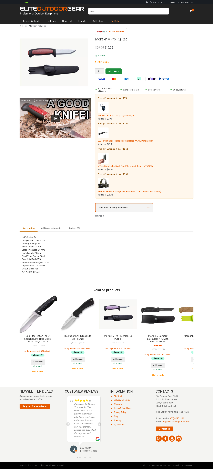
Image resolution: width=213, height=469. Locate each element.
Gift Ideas (98, 21)
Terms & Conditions (123, 408)
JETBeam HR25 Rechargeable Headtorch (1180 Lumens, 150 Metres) (129, 191)
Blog (116, 416)
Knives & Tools (31, 21)
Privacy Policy (120, 412)
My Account (163, 2)
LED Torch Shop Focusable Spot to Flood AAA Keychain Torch (125, 141)
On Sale (115, 21)
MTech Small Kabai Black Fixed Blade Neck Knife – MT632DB (125, 166)
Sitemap (118, 420)
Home (24, 26)
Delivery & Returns (122, 400)
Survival (67, 21)
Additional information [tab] (51, 228)
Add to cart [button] (37, 362)
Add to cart (113, 71)
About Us (118, 396)
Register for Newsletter (35, 406)
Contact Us (174, 2)
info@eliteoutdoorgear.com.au (176, 421)
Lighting (51, 21)
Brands (82, 21)
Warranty (118, 404)
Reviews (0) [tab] (74, 228)
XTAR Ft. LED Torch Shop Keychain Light (116, 115)
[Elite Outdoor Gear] (52, 11)
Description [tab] (28, 228)
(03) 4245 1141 (187, 2)
